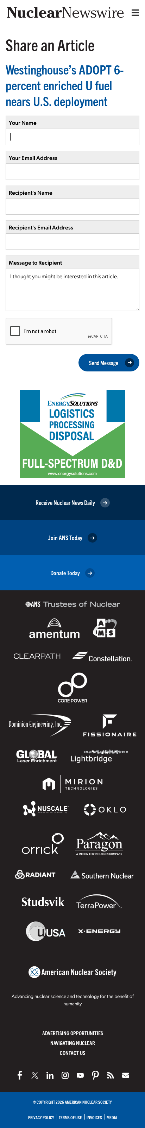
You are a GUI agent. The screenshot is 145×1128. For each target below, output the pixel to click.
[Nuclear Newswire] (110, 1075)
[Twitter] (34, 1075)
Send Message (103, 362)
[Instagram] (65, 1075)
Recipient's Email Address (41, 227)
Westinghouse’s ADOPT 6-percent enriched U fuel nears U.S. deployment (65, 85)
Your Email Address (33, 157)
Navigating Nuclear (72, 1042)
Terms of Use (70, 1117)
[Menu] (134, 12)
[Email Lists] (125, 1075)
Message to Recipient (35, 262)
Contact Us (72, 1052)
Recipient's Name (30, 192)
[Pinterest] (95, 1075)
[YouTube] (80, 1075)
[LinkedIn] (49, 1075)
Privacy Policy (41, 1117)
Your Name (23, 122)
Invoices (94, 1117)
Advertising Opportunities (72, 1033)
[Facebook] (19, 1075)
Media (112, 1117)
